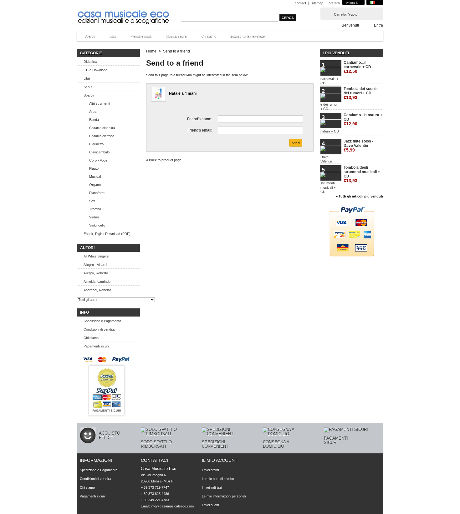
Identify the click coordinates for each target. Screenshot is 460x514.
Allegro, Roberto (96, 273)
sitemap (317, 3)
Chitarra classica (102, 128)
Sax (92, 201)
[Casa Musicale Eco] (124, 13)
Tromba (95, 209)
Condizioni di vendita (99, 329)
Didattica (90, 61)
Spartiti (86, 37)
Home (151, 51)
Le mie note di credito (218, 479)
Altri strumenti (99, 103)
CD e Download (95, 70)
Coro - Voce (98, 160)
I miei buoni (210, 505)
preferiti (334, 3)
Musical (95, 176)
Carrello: (340, 14)
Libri (109, 37)
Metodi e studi (137, 37)
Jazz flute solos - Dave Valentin (358, 145)
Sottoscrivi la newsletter (248, 36)
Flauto (94, 168)
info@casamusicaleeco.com (172, 506)
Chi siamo (208, 36)
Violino (94, 217)
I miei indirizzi (212, 487)
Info (84, 312)
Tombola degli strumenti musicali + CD (362, 174)
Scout (88, 87)
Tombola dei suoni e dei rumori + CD (361, 93)
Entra (378, 25)
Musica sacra (173, 37)
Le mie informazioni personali (224, 496)
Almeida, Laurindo (97, 281)
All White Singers (96, 256)
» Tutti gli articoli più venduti (359, 196)
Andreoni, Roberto (97, 290)
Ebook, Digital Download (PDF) (107, 234)
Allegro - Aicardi (95, 265)
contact (300, 3)
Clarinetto (96, 144)
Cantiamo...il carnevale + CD (357, 67)
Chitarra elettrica (101, 136)
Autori (87, 248)
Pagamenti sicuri (96, 346)
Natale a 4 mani (183, 93)
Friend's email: (199, 130)
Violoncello (97, 225)
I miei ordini (210, 470)
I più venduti (336, 53)
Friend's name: (199, 119)
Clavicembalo (99, 152)
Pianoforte (97, 193)
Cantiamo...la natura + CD (363, 119)
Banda (94, 120)
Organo (95, 185)
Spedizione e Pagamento (102, 321)
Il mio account (220, 460)
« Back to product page (163, 160)
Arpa (92, 111)
